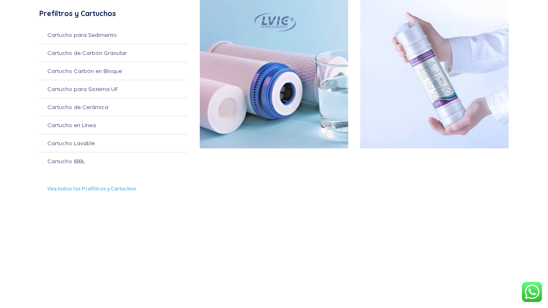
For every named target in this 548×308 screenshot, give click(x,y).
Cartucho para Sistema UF (82, 89)
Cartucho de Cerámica (77, 107)
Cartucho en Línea (71, 125)
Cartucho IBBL (66, 161)
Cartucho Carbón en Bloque (84, 71)
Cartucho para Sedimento (82, 34)
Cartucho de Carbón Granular (87, 53)
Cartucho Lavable (71, 143)
